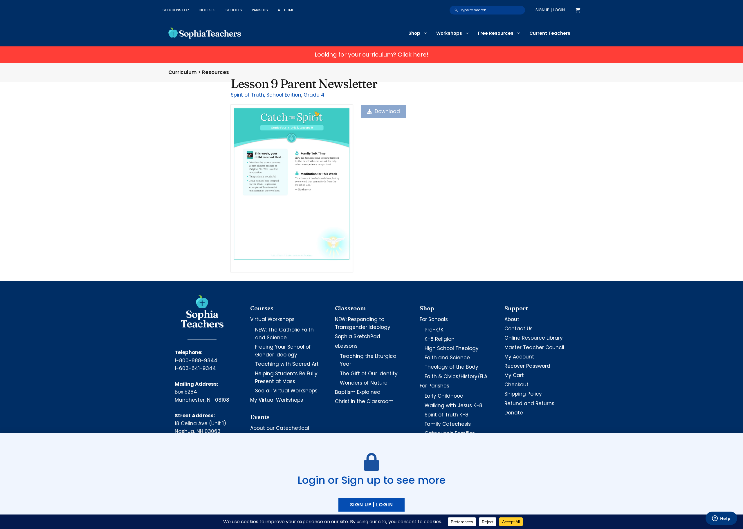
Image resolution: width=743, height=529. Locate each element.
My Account (519, 356)
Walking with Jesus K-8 (453, 405)
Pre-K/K (434, 329)
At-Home (286, 10)
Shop (414, 33)
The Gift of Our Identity (369, 373)
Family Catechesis (448, 424)
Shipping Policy (523, 393)
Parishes (260, 10)
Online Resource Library (533, 337)
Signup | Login (550, 10)
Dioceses (207, 10)
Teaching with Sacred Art (287, 363)
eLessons (346, 346)
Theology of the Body (451, 366)
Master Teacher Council (534, 347)
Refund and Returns (529, 403)
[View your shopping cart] (577, 10)
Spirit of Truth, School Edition (266, 94)
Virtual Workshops (272, 319)
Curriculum (182, 72)
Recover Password (527, 366)
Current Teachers (549, 33)
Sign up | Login (371, 504)
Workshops (449, 33)
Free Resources (495, 33)
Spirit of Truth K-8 (446, 414)
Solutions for (176, 10)
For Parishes (434, 385)
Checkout (516, 384)
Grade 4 (314, 94)
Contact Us (518, 328)
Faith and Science (447, 357)
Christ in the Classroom (364, 401)
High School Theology (452, 348)
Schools (234, 10)
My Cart (514, 375)
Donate (513, 412)
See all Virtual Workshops (286, 390)
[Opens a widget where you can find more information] (721, 519)
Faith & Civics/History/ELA (456, 376)
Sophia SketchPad (357, 336)
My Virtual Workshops (276, 399)
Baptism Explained (357, 392)
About (511, 319)
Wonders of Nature (363, 382)
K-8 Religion (440, 339)
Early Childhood (444, 395)
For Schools (434, 319)
